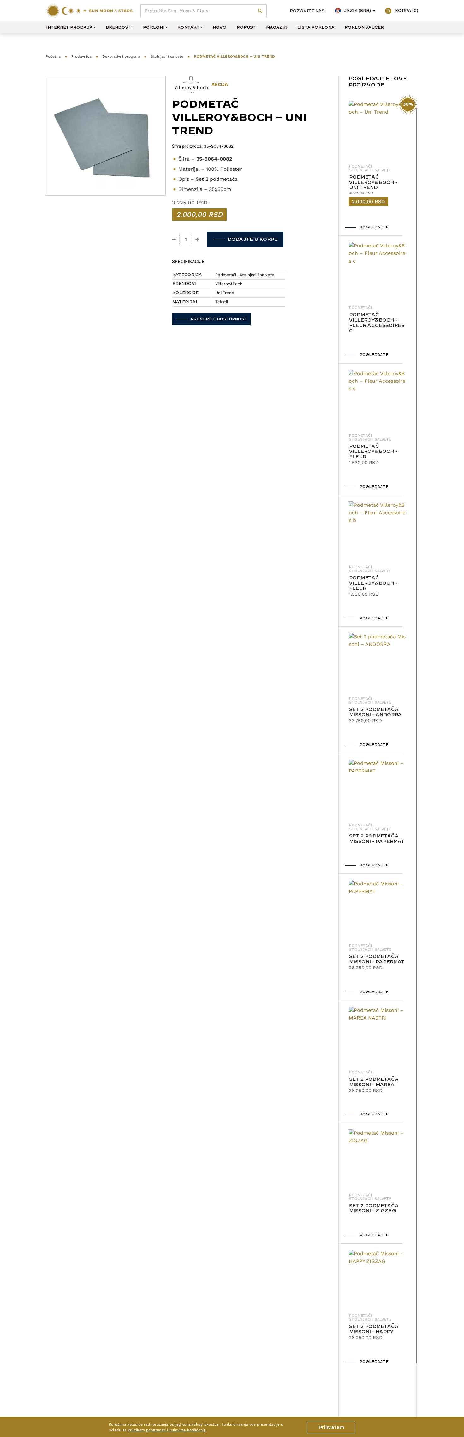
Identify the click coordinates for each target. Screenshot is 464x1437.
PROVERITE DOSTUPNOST (218, 319)
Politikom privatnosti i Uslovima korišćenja (167, 1430)
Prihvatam (331, 1427)
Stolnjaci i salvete (167, 56)
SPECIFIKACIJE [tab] (188, 261)
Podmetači (225, 274)
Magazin (276, 27)
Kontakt (188, 27)
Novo (219, 27)
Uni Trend (224, 292)
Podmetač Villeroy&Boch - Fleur (373, 451)
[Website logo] (89, 10)
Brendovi (117, 27)
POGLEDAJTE (373, 227)
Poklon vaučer (364, 27)
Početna (53, 56)
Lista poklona (315, 27)
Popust (246, 27)
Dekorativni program (121, 56)
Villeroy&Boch (228, 283)
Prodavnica (81, 56)
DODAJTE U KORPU (252, 239)
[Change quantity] (174, 239)
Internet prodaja (69, 27)
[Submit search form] (260, 11)
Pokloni (153, 27)
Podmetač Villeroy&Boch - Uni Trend (373, 182)
